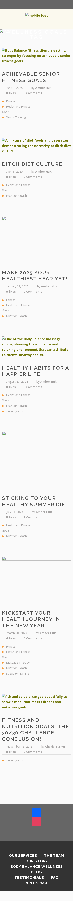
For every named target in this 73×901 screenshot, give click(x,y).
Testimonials (29, 877)
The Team (54, 855)
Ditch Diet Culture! (33, 164)
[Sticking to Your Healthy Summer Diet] (36, 460)
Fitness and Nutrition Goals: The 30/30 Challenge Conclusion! (35, 729)
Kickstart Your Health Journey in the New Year (31, 619)
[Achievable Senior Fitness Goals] (36, 56)
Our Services (23, 855)
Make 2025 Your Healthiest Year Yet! (35, 275)
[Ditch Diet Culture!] (36, 146)
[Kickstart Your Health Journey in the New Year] (36, 579)
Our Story (36, 861)
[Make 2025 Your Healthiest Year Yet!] (36, 239)
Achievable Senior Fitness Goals (31, 77)
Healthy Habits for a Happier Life (35, 371)
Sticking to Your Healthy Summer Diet (35, 501)
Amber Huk (43, 88)
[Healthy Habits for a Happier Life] (36, 346)
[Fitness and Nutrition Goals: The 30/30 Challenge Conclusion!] (36, 702)
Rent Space (36, 883)
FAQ (55, 877)
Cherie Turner (55, 746)
